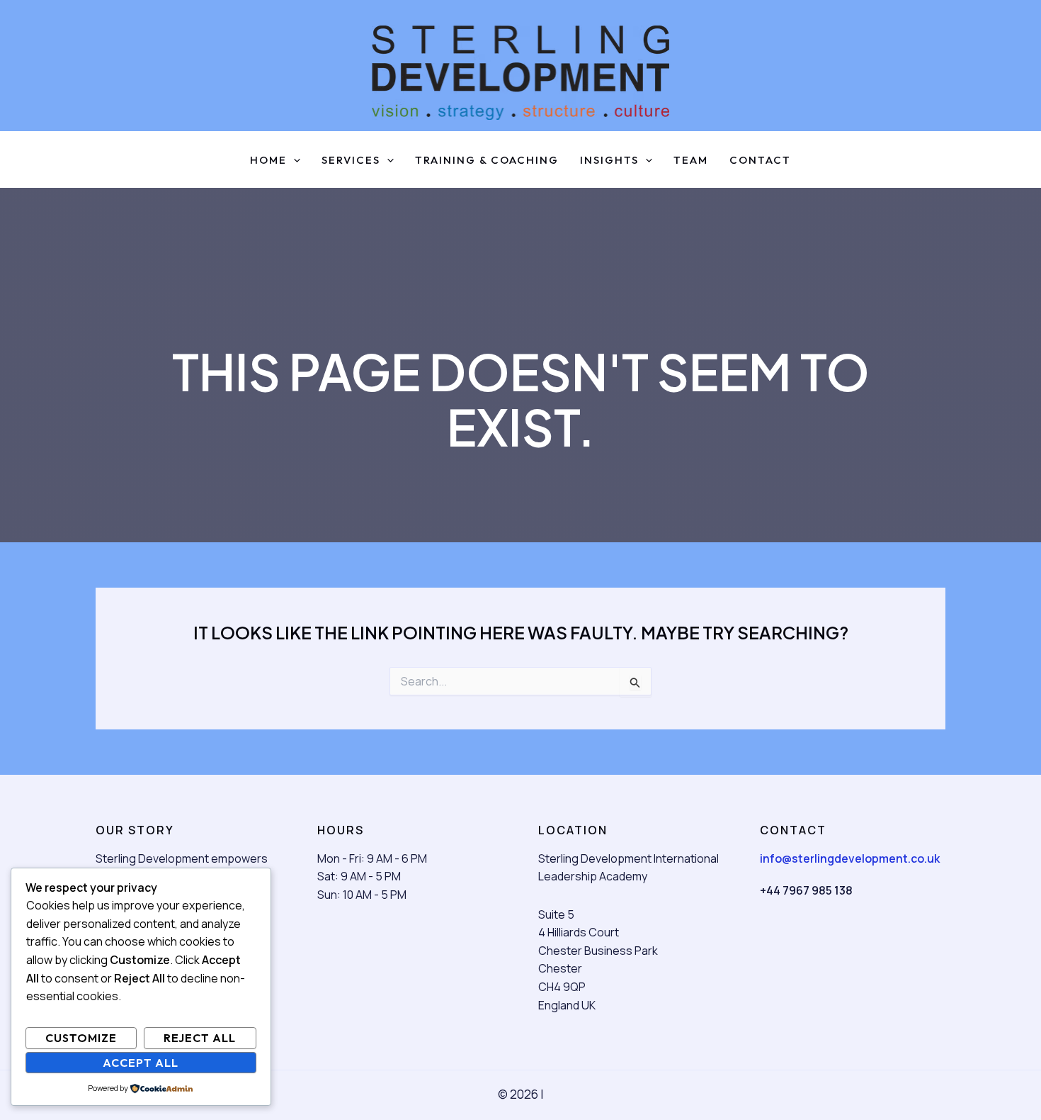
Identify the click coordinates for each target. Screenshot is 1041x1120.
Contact (760, 161)
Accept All (140, 1062)
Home (268, 161)
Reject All (200, 1038)
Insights (609, 161)
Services (351, 161)
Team (690, 161)
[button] (293, 161)
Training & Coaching (487, 161)
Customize (81, 1038)
